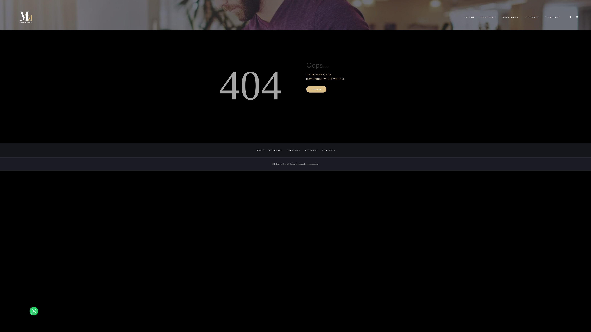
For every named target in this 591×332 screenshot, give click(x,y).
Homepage (316, 89)
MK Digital (277, 164)
